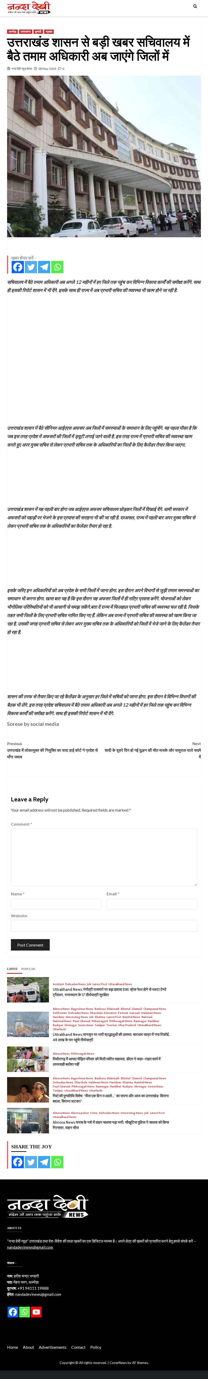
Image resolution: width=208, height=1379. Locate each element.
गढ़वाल (49, 31)
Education (110, 1013)
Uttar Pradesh (127, 1025)
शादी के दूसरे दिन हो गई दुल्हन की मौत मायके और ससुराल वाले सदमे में (153, 750)
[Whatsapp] (57, 267)
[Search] (195, 6)
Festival (123, 1013)
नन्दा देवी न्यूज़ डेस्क (21, 69)
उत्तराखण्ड (26, 31)
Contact (78, 1347)
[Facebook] (18, 267)
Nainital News (131, 1017)
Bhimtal (125, 1009)
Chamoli (137, 1009)
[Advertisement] (104, 332)
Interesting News (77, 1017)
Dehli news (60, 1013)
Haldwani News (151, 1013)
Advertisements (52, 1347)
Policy (95, 1347)
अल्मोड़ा (12, 31)
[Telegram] (44, 267)
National (147, 1017)
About (28, 1347)
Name (18, 893)
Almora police (80, 1113)
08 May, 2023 (47, 69)
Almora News (61, 1009)
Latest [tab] (12, 968)
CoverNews (118, 1363)
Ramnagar (140, 1021)
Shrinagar (70, 1025)
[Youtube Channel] (36, 1312)
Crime (94, 1113)
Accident (58, 984)
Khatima (100, 1017)
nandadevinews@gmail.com (30, 1247)
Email (113, 893)
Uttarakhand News (120, 984)
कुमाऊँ (38, 31)
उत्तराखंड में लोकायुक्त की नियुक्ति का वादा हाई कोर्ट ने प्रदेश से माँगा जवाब (52, 750)
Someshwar (85, 1025)
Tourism (111, 1025)
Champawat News (154, 1009)
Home (12, 1347)
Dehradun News (75, 984)
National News (62, 1021)
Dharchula (96, 1013)
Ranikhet (153, 1021)
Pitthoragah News (120, 1021)
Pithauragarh (100, 1021)
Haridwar (58, 1017)
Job (89, 984)
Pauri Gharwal (81, 1021)
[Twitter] (31, 267)
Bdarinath (113, 1009)
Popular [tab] (28, 968)
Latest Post (100, 984)
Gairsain (134, 1013)
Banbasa (100, 1009)
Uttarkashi (59, 1029)
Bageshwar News (82, 1009)
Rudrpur (58, 1025)
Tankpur (100, 1025)
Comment (21, 823)
